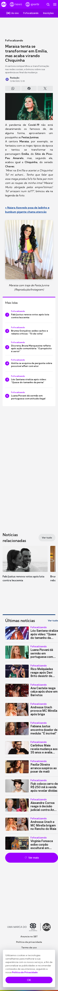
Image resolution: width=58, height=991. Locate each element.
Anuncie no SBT (29, 936)
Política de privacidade (29, 942)
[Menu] (55, 4)
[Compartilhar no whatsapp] (13, 88)
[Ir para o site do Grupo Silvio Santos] (24, 927)
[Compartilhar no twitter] (45, 88)
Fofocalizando (14, 40)
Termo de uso (29, 947)
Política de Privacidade (25, 972)
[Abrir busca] (48, 4)
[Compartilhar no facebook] (29, 88)
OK (29, 980)
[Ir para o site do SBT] (47, 927)
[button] (25, 567)
